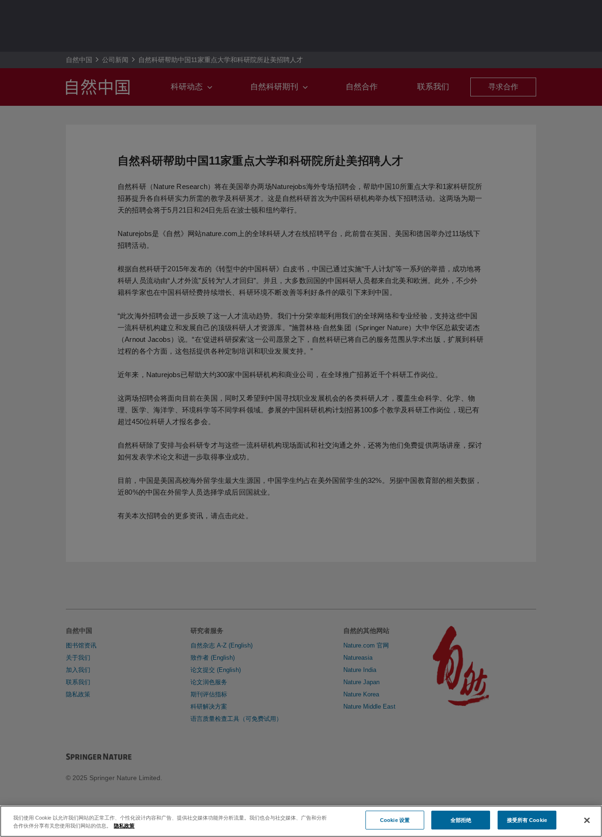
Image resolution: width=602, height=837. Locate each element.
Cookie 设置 (395, 819)
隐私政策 (124, 826)
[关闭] (587, 820)
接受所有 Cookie (527, 819)
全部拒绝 (461, 819)
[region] (301, 821)
